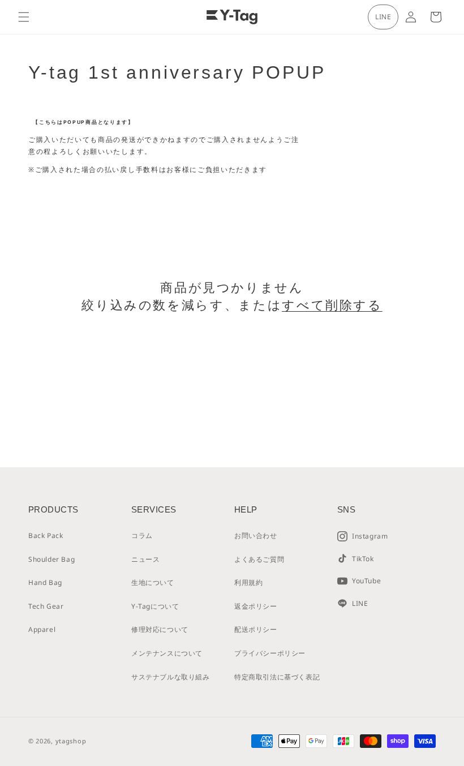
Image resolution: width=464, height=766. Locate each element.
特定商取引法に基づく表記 (277, 677)
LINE (383, 16)
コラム (142, 535)
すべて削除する (332, 305)
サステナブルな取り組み (170, 677)
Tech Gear (45, 606)
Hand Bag (45, 582)
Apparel (41, 629)
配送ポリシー (255, 629)
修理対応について (159, 629)
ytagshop (71, 741)
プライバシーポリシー (270, 653)
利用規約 (248, 582)
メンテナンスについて (167, 653)
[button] (23, 17)
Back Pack (45, 535)
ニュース (145, 559)
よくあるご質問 (259, 559)
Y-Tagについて (155, 606)
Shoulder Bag (51, 559)
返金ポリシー (255, 606)
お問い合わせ (255, 535)
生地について (152, 582)
